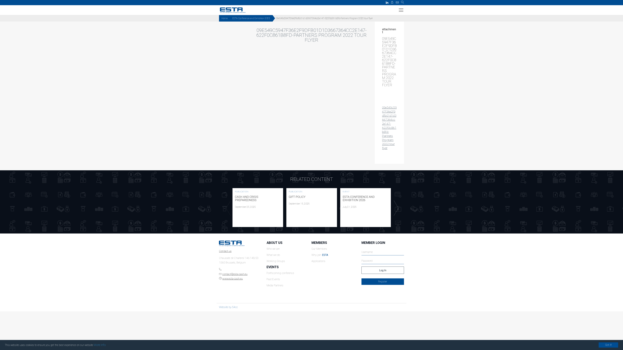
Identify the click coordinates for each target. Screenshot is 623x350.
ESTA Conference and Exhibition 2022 (251, 18)
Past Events (273, 279)
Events (273, 267)
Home (224, 18)
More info (100, 345)
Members (319, 243)
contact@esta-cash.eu (234, 274)
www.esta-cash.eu (232, 278)
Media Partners (275, 285)
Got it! (608, 344)
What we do (273, 255)
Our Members (319, 248)
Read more (258, 207)
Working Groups (276, 261)
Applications (318, 261)
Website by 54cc (228, 307)
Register (382, 281)
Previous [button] (227, 208)
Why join (320, 255)
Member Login (373, 243)
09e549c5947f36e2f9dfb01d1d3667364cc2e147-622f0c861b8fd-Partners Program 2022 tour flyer (389, 128)
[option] (257, 207)
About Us (275, 243)
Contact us (225, 251)
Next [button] (395, 208)
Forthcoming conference (280, 273)
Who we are (273, 248)
